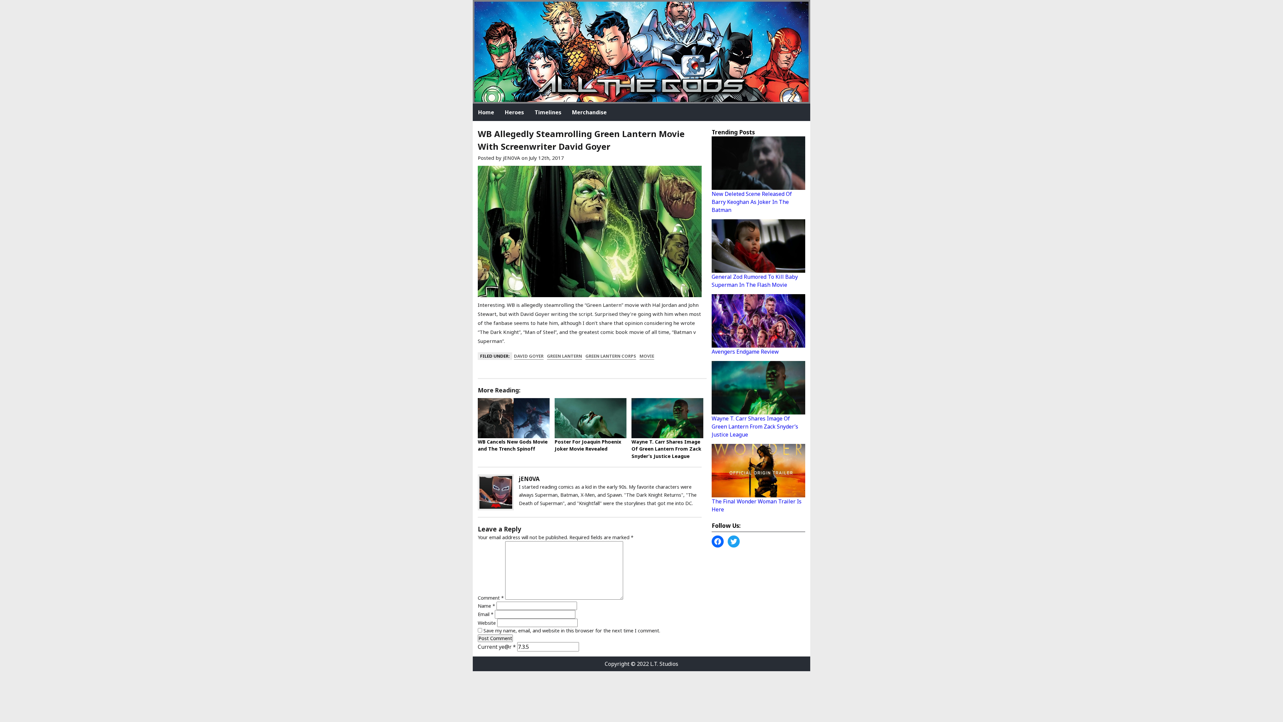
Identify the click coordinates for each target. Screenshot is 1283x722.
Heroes (514, 112)
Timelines (548, 112)
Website (487, 623)
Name (486, 606)
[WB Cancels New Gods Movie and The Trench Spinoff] (514, 418)
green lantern (564, 356)
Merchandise (589, 112)
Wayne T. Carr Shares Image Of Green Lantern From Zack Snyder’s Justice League (666, 449)
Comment (491, 598)
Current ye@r (497, 646)
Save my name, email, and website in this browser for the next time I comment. (571, 630)
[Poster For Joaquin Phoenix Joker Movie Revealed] (590, 418)
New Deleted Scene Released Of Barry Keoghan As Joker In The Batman (752, 202)
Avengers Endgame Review (745, 351)
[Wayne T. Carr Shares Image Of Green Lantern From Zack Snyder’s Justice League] (667, 418)
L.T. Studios (664, 664)
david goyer (529, 356)
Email (485, 614)
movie (646, 356)
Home (486, 112)
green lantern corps (610, 356)
